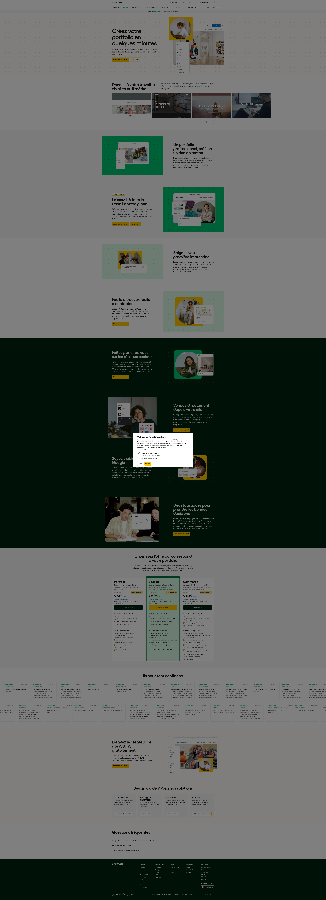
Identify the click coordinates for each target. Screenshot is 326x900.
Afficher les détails (142, 449)
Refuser (140, 463)
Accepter (147, 463)
